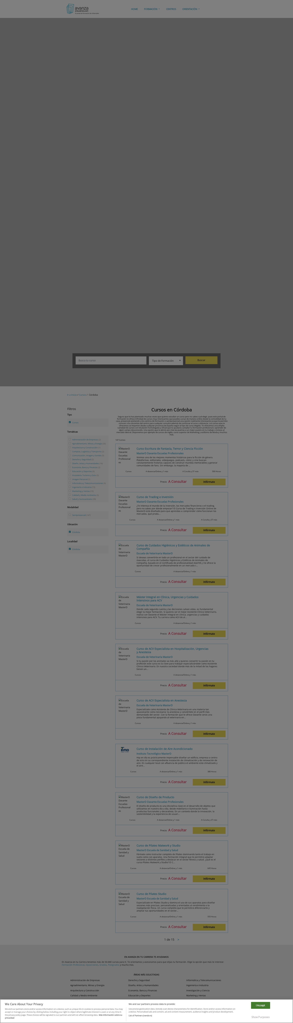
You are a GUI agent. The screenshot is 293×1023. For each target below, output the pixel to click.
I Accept (260, 1005)
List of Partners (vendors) (140, 1015)
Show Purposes (260, 1017)
